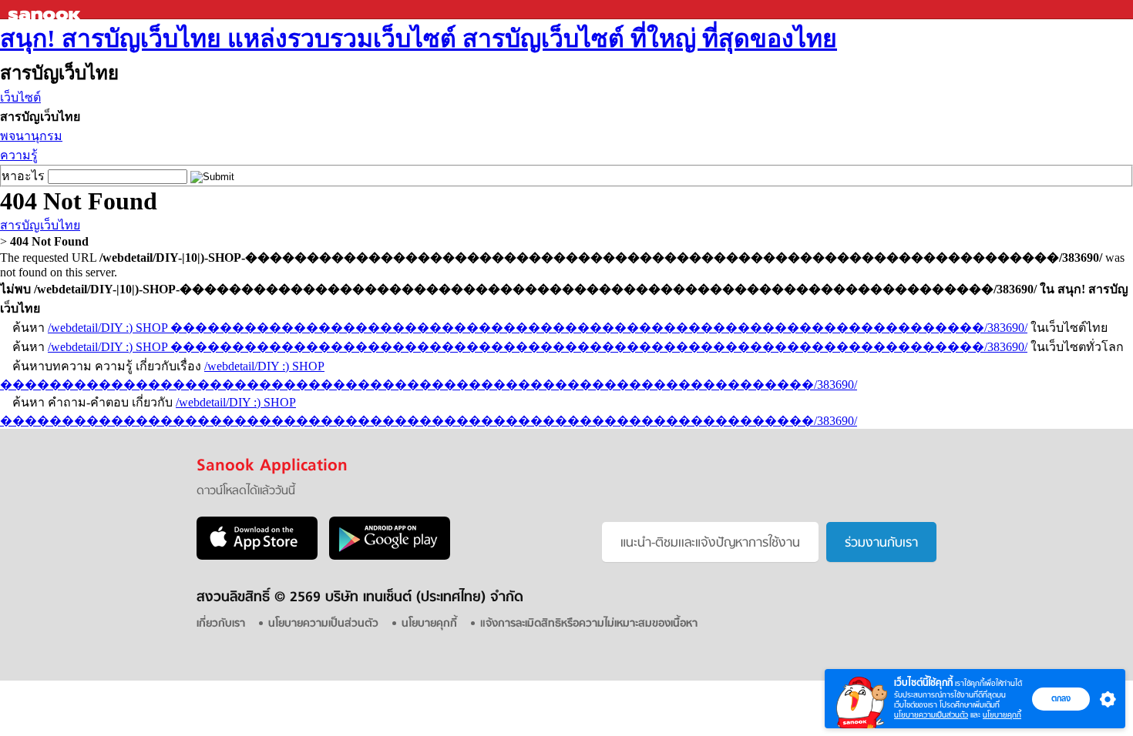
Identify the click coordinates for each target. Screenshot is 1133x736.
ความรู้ (19, 155)
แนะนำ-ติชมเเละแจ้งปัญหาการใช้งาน (710, 544)
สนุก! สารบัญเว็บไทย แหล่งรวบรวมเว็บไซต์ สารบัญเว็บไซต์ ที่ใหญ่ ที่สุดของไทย (418, 38)
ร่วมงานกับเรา (881, 544)
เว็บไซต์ (20, 97)
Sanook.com (46, 9)
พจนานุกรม (31, 135)
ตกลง (1061, 698)
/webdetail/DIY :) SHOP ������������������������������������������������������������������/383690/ (537, 327)
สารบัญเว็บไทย (40, 225)
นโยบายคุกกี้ (1002, 715)
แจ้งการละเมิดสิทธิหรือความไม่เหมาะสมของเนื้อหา (589, 624)
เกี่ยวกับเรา (221, 624)
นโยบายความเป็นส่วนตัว (931, 715)
